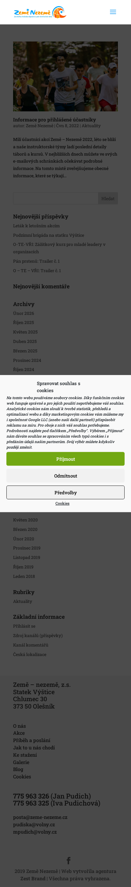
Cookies (62, 503)
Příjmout (65, 459)
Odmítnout (65, 476)
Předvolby (66, 492)
